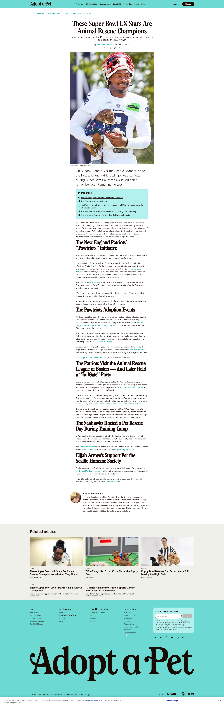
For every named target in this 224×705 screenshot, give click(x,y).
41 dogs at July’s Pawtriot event (92, 357)
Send (187, 616)
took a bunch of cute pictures (130, 387)
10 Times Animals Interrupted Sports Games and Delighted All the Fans (110, 589)
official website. (113, 482)
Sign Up (188, 4)
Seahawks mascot (88, 447)
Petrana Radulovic (105, 44)
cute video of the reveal (101, 341)
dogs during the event (124, 449)
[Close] (220, 700)
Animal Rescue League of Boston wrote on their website (117, 404)
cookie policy (93, 700)
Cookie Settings (84, 695)
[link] (105, 4)
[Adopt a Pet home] (40, 4)
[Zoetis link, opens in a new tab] (191, 694)
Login (175, 4)
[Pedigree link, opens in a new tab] (183, 694)
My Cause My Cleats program (89, 471)
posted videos (89, 449)
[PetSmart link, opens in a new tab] (172, 693)
